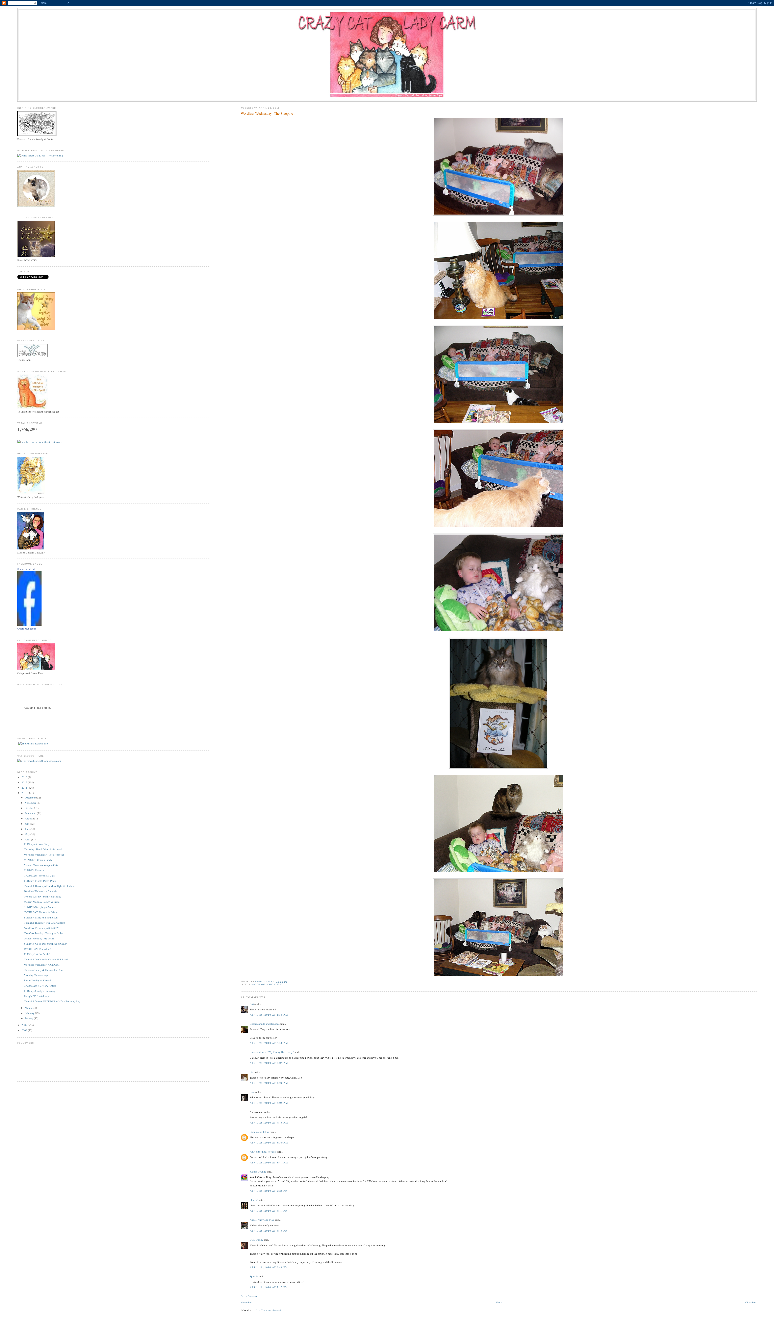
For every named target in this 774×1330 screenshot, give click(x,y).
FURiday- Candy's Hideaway (39, 991)
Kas (252, 1004)
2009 (25, 1025)
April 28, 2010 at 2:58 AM (269, 1043)
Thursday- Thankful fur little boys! (43, 849)
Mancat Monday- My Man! (39, 938)
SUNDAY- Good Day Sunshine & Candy (46, 943)
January (29, 1018)
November (31, 803)
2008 (25, 1030)
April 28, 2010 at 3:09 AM (269, 1063)
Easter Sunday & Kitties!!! (38, 980)
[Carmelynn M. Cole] (29, 624)
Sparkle (254, 1276)
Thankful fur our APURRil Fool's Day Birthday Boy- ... (53, 1001)
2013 (25, 777)
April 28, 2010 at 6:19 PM (269, 1230)
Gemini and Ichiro (259, 1132)
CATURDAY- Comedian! (37, 949)
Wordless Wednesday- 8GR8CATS (42, 928)
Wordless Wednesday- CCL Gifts (41, 964)
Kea (252, 1092)
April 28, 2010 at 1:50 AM (269, 1014)
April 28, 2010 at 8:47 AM (269, 1162)
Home (499, 1302)
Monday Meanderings (36, 975)
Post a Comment (249, 1296)
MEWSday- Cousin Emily (38, 860)
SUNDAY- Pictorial (34, 870)
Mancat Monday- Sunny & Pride (41, 902)
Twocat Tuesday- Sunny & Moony (42, 896)
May (27, 834)
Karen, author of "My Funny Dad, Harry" (272, 1052)
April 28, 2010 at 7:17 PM (269, 1287)
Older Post (751, 1302)
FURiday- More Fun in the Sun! (41, 917)
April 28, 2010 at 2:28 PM (269, 1190)
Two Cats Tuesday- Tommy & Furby (43, 933)
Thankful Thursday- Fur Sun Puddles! (44, 923)
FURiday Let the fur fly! (37, 954)
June (27, 829)
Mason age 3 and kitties (267, 984)
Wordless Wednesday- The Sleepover (44, 854)
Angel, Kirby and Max (262, 1220)
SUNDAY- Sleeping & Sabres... (40, 907)
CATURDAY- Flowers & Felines (41, 912)
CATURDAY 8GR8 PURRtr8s (40, 985)
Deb (252, 1072)
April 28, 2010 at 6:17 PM (269, 1210)
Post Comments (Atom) (268, 1310)
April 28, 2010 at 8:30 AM (269, 1142)
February (30, 1013)
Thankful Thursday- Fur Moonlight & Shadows (49, 886)
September (31, 813)
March (28, 1008)
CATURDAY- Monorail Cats (39, 875)
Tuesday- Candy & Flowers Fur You (43, 970)
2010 (25, 793)
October (29, 808)
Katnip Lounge (258, 1171)
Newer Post (247, 1302)
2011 (25, 787)
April (28, 839)
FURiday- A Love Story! (37, 844)
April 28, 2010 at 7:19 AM (269, 1122)
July (27, 824)
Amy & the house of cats (263, 1151)
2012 (25, 782)
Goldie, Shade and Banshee (265, 1024)
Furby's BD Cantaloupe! (37, 996)
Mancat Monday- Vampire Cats (41, 865)
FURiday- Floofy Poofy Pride (40, 881)
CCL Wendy (256, 1239)
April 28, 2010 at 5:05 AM (269, 1103)
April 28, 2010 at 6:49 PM (269, 1267)
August (29, 818)
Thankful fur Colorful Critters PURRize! (46, 959)
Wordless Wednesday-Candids (40, 891)
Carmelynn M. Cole (26, 569)
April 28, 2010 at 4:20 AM (269, 1083)
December (30, 797)
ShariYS (254, 1200)
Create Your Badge (26, 628)
